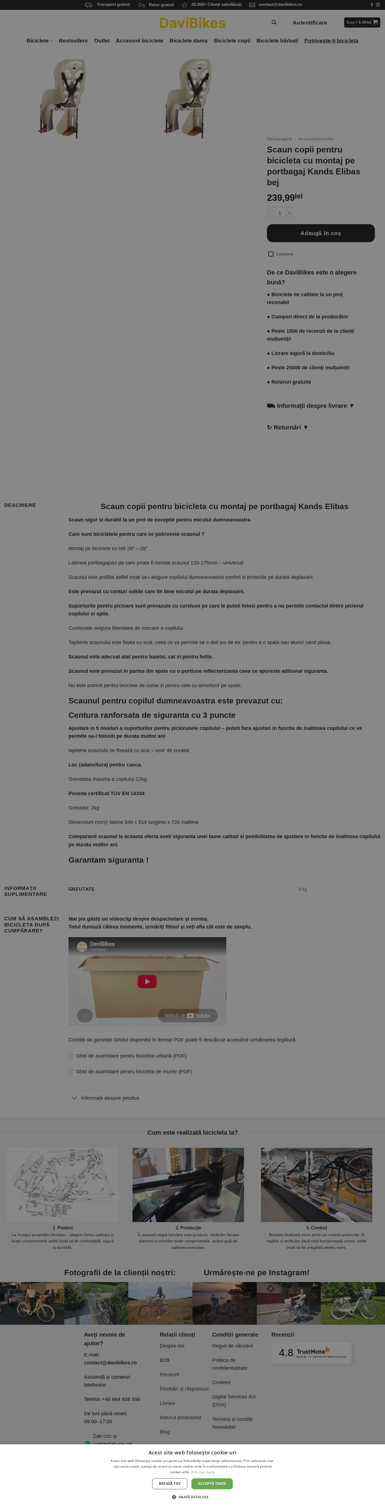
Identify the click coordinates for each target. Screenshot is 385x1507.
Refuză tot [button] (170, 1483)
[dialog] (192, 1475)
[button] (192, 1496)
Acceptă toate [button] (212, 1483)
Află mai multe (203, 1472)
